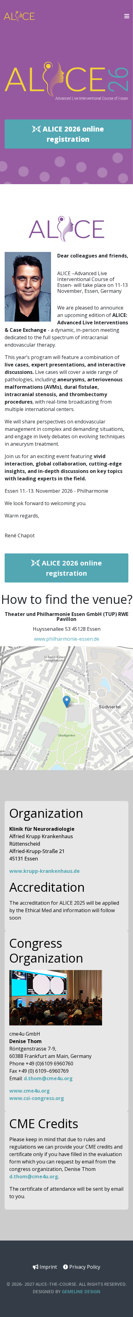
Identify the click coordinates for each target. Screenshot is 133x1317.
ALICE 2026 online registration (72, 134)
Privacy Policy (84, 1266)
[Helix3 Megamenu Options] (125, 16)
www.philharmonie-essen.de (66, 638)
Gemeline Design (81, 1291)
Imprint (47, 1266)
